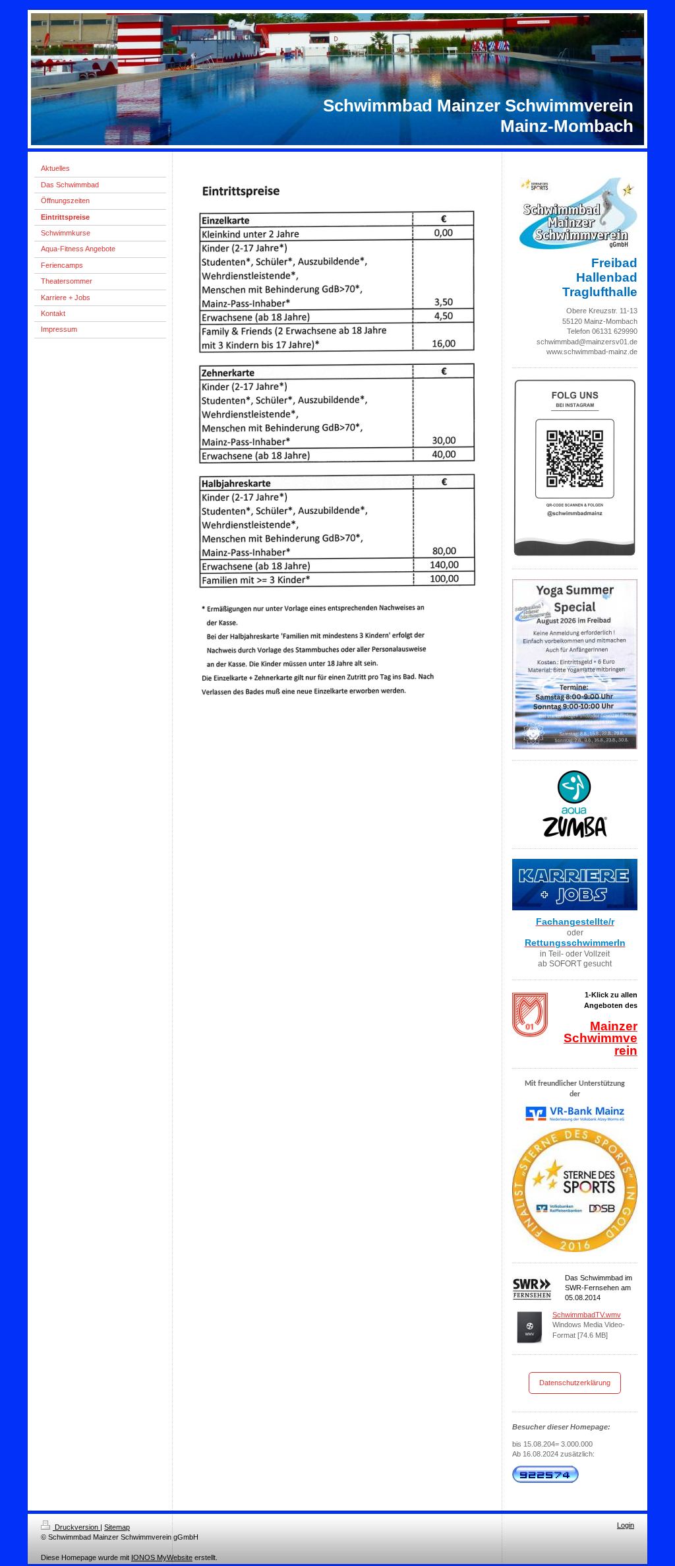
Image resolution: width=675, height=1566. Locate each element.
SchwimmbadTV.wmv (586, 1315)
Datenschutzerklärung (574, 1383)
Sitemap (117, 1527)
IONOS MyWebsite (161, 1557)
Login (625, 1525)
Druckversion (76, 1527)
